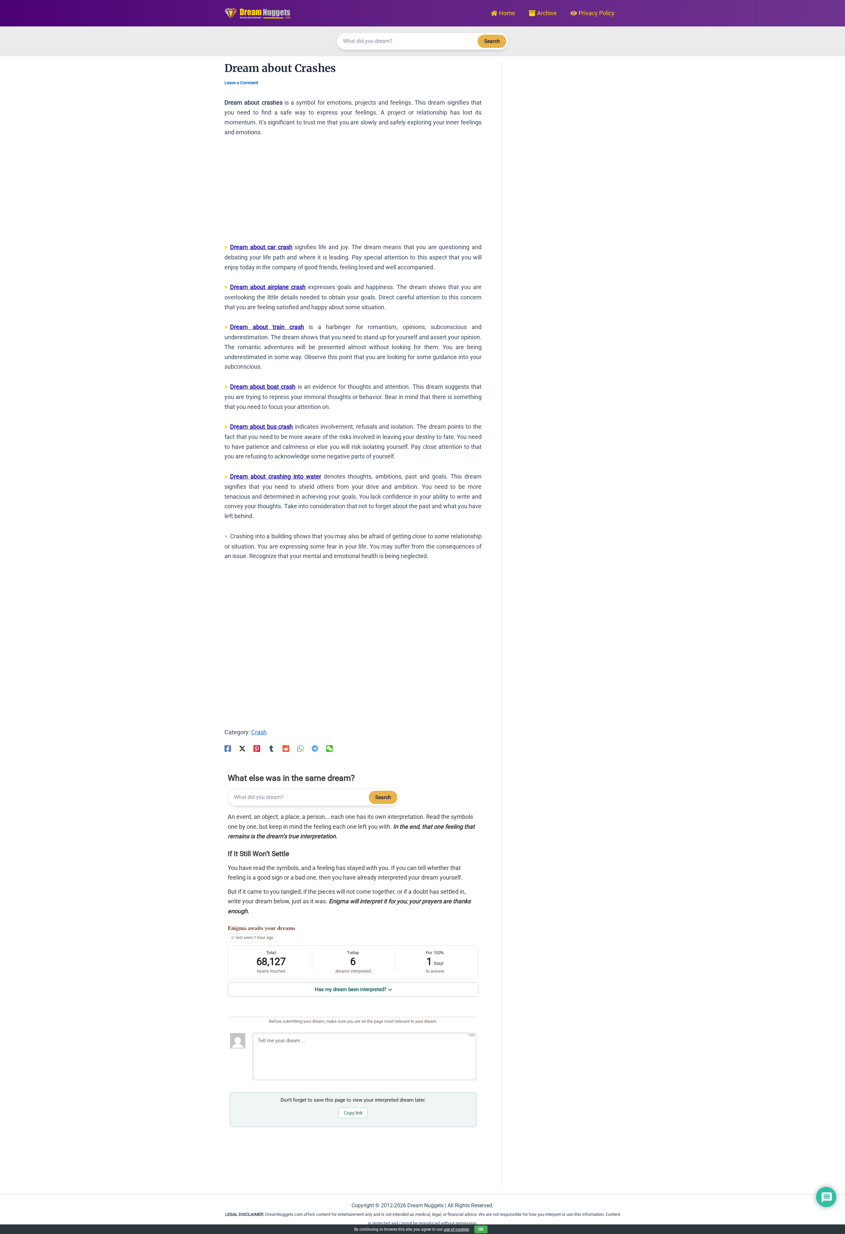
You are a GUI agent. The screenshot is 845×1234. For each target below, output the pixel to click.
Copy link (353, 1113)
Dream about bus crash (261, 426)
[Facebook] (227, 747)
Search (492, 41)
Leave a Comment (241, 82)
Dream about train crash (267, 326)
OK (481, 1229)
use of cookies (456, 1229)
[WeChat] (329, 747)
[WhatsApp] (300, 747)
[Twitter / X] (242, 747)
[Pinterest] (257, 747)
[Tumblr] (271, 747)
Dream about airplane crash (268, 286)
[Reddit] (286, 747)
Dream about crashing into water (275, 476)
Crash (259, 732)
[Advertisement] (353, 193)
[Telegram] (315, 747)
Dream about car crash (261, 247)
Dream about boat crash (262, 386)
